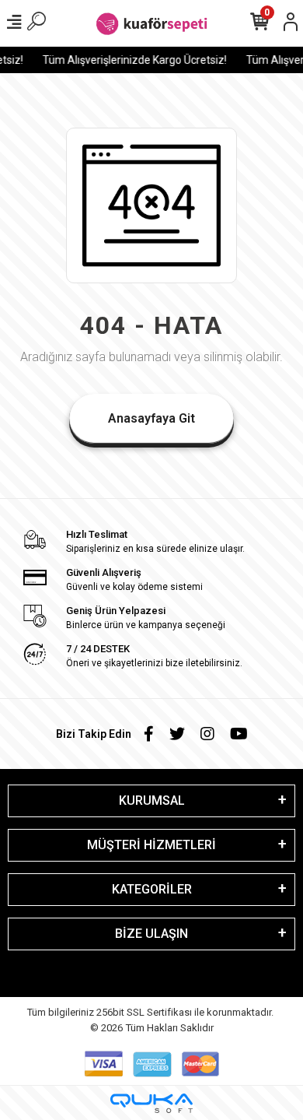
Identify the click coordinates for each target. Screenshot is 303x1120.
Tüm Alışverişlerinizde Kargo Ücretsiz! (132, 60)
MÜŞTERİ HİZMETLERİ (151, 844)
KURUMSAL (152, 800)
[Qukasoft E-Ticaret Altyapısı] (151, 1103)
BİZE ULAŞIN (151, 933)
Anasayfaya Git (151, 418)
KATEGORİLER (152, 889)
